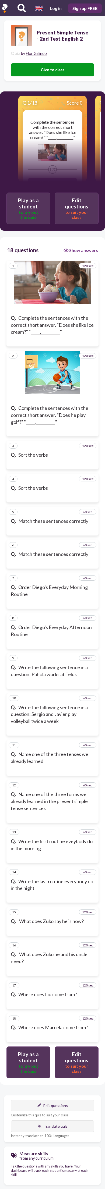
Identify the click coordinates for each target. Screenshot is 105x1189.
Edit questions (55, 1105)
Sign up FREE (84, 8)
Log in (56, 8)
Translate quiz (55, 1126)
